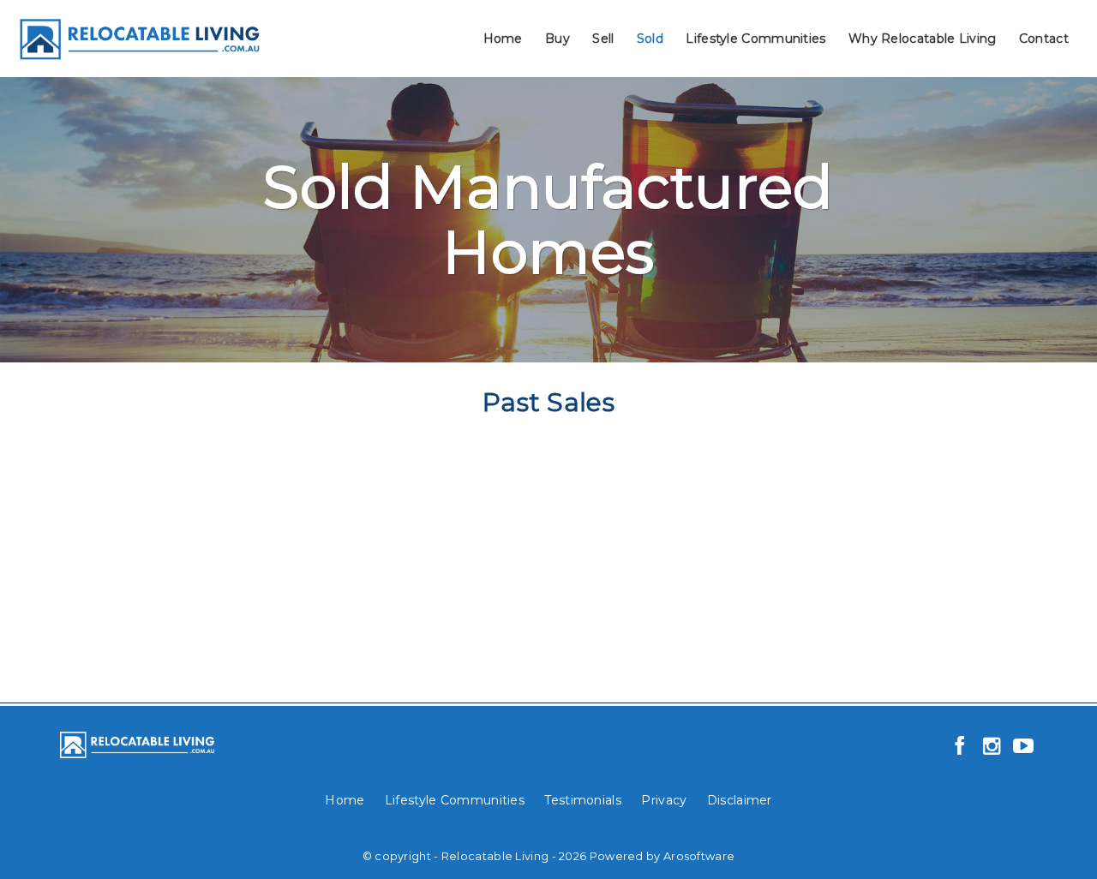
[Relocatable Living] (138, 37)
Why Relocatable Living (922, 38)
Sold (650, 38)
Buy (557, 38)
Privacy (663, 800)
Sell (603, 38)
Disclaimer (739, 800)
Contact (1044, 38)
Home (503, 38)
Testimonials (582, 800)
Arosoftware (698, 856)
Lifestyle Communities (755, 38)
